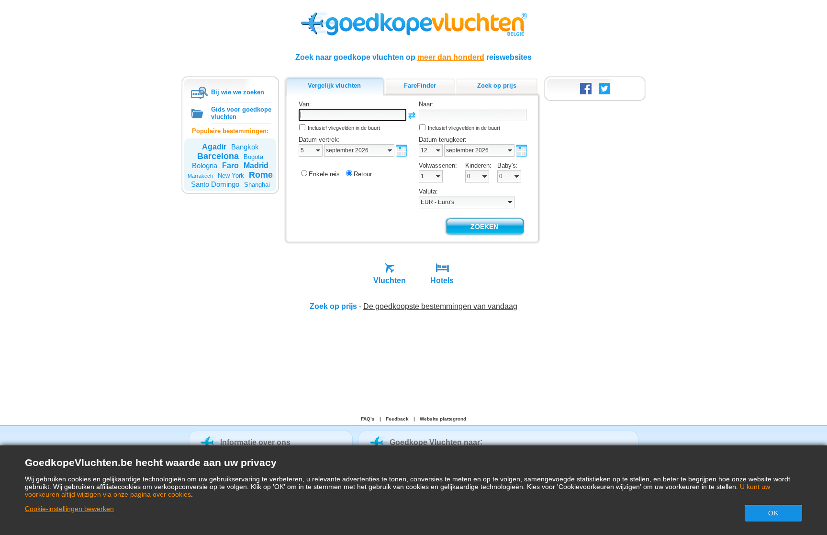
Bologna (204, 165)
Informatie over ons (255, 442)
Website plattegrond (443, 418)
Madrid (256, 165)
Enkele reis (324, 174)
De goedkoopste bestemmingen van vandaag (440, 306)
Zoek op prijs (333, 306)
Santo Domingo (215, 184)
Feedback (397, 418)
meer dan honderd (450, 57)
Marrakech (200, 176)
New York (231, 175)
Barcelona (218, 156)
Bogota (253, 156)
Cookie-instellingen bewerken (69, 508)
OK (773, 513)
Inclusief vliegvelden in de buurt (344, 128)
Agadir (214, 147)
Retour (363, 174)
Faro (230, 165)
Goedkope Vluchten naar (435, 442)
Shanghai (257, 184)
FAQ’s (368, 418)
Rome (261, 175)
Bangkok (245, 147)
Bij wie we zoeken (237, 92)
